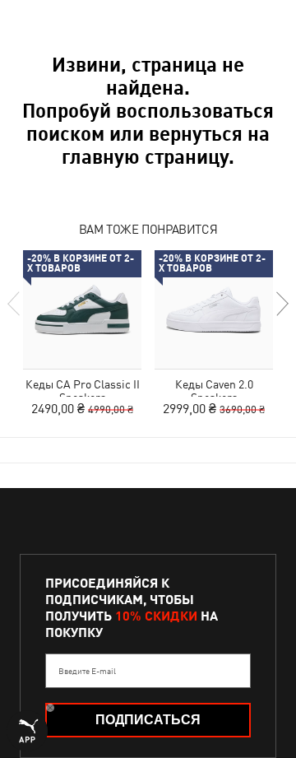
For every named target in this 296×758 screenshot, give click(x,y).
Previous (15, 304)
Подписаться (148, 720)
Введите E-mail (87, 671)
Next (281, 304)
